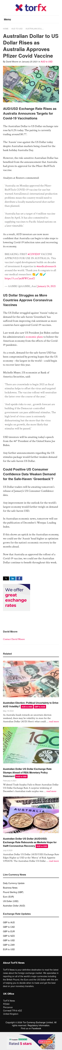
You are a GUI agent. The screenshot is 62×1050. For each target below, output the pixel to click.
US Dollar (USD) (11, 901)
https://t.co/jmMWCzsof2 (20, 278)
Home (5, 28)
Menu (7, 19)
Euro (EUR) (8, 896)
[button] (6, 578)
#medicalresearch (46, 266)
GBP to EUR (9, 931)
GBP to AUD (40, 706)
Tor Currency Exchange (34, 1022)
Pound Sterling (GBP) (13, 892)
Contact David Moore (14, 639)
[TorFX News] (30, 10)
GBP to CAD (9, 926)
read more (54, 721)
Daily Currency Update (14, 883)
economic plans (34, 337)
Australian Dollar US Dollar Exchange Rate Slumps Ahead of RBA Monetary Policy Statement (27, 772)
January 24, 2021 (46, 286)
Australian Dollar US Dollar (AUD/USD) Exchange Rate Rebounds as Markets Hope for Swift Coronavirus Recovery (30, 842)
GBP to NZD (9, 935)
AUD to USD (17, 28)
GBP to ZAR (9, 944)
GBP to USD (9, 940)
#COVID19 (34, 254)
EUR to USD (9, 949)
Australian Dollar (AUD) (14, 905)
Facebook (36, 1028)
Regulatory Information (38, 1025)
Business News (10, 887)
